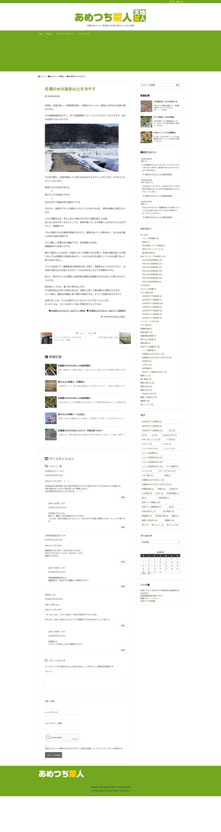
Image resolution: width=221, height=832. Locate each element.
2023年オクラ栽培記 (152, 306)
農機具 (145, 400)
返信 (123, 497)
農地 (175, 515)
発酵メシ (145, 375)
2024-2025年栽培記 (152, 278)
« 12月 (143, 573)
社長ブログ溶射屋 (147, 601)
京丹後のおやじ (52, 471)
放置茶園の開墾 (148, 335)
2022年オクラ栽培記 (152, 303)
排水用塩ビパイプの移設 (153, 245)
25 (166, 568)
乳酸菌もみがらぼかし (77, 76)
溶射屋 (48, 595)
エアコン (147, 444)
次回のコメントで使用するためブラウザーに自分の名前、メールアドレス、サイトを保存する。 (84, 748)
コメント (48, 671)
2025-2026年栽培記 (151, 281)
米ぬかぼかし (149, 511)
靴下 (145, 524)
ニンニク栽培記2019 (152, 457)
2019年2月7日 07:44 (56, 572)
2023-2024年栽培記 (152, 274)
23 (155, 568)
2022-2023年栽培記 (152, 270)
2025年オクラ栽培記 (152, 314)
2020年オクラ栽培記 (152, 296)
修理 (146, 242)
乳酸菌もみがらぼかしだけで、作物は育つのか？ (80, 430)
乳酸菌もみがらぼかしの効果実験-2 (74, 365)
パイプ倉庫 (172, 466)
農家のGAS (146, 386)
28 (143, 571)
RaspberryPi (149, 393)
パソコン (147, 471)
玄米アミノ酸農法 (57, 76)
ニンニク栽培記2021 (152, 466)
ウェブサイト (50, 723)
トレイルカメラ (149, 448)
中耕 (167, 475)
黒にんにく (157, 524)
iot (144, 435)
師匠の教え (146, 332)
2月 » (149, 573)
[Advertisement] (110, 54)
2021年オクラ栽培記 (152, 299)
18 (166, 565)
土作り (146, 364)
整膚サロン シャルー (149, 598)
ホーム (42, 76)
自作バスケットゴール (152, 249)
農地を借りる (147, 382)
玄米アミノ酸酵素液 (117, 310)
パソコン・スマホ (149, 321)
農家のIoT (146, 390)
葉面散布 (147, 515)
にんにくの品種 (148, 289)
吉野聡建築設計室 (53, 535)
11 (166, 562)
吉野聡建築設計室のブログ (151, 595)
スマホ (167, 444)
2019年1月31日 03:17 (54, 539)
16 (155, 565)
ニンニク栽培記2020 (152, 462)
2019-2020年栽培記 (152, 260)
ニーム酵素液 (149, 350)
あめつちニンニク (151, 439)
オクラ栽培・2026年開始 (164, 117)
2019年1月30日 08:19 (54, 475)
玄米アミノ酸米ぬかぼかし (154, 372)
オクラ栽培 (146, 292)
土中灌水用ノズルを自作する (165, 101)
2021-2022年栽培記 (152, 267)
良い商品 (145, 379)
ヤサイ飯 (145, 325)
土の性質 (147, 493)
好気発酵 (147, 368)
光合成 (146, 361)
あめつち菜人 (119, 316)
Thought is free (124, 791)
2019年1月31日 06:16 (54, 599)
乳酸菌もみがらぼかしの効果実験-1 (74, 397)
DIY (144, 234)
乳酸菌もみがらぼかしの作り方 (157, 357)
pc (155, 435)
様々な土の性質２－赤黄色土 (71, 381)
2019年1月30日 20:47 (57, 507)
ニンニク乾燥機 (150, 238)
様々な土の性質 (148, 339)
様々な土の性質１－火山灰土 (71, 414)
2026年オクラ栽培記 (152, 317)
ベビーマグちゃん (167, 471)
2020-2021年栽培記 (152, 263)
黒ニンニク (146, 404)
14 (143, 565)
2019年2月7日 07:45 (56, 635)
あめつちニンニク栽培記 (152, 256)
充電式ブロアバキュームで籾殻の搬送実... (159, 174)
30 (155, 571)
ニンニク (169, 448)
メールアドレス (51, 712)
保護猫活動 (146, 328)
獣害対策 (145, 343)
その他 (145, 285)
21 (143, 568)
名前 (47, 701)
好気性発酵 (173, 493)
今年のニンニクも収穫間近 (165, 132)
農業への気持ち (148, 397)
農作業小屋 (148, 252)
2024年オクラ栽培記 (152, 310)
